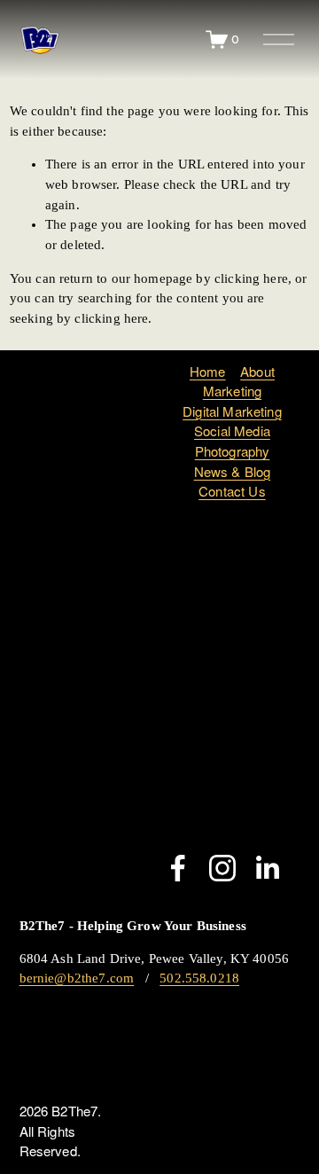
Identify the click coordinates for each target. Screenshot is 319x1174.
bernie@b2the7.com (77, 978)
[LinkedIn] (267, 868)
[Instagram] (222, 868)
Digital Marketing (232, 411)
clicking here (251, 278)
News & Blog (232, 471)
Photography (232, 451)
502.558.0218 (199, 978)
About (257, 371)
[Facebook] (178, 868)
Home (208, 371)
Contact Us (232, 490)
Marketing (232, 390)
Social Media (232, 430)
